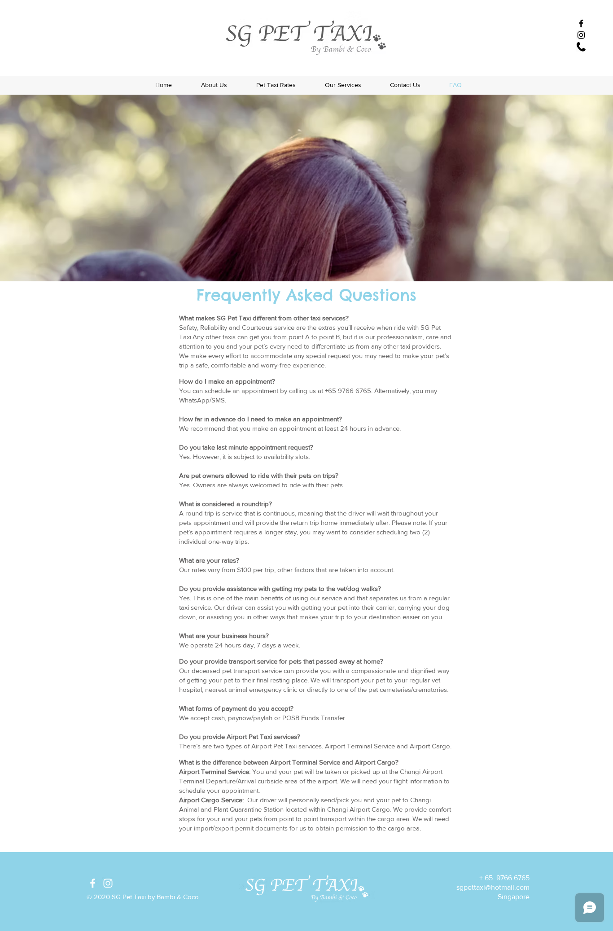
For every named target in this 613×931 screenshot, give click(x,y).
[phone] (581, 47)
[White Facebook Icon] (93, 883)
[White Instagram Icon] (108, 883)
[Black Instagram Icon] (581, 35)
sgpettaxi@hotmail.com (493, 887)
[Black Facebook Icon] (581, 23)
